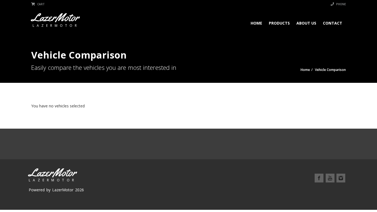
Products (279, 23)
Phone (340, 4)
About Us (306, 23)
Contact (332, 23)
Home (256, 23)
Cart (40, 4)
